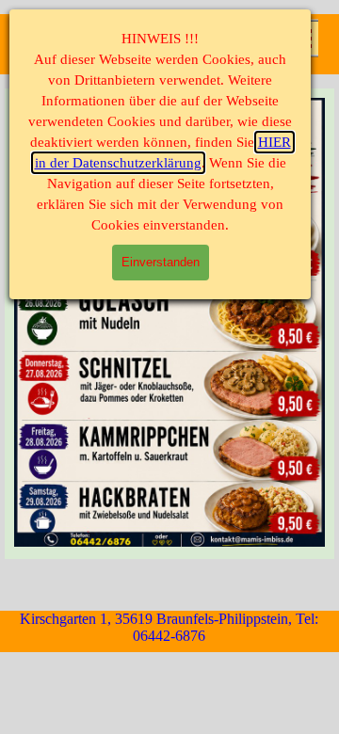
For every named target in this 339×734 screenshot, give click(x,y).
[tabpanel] (169, 324)
